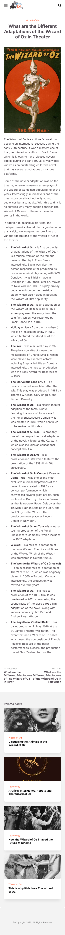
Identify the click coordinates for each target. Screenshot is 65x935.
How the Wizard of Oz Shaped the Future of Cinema (31, 841)
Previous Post (18, 675)
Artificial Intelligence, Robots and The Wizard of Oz (30, 792)
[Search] (59, 5)
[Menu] (6, 5)
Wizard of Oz (32, 20)
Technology (14, 786)
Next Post (47, 675)
